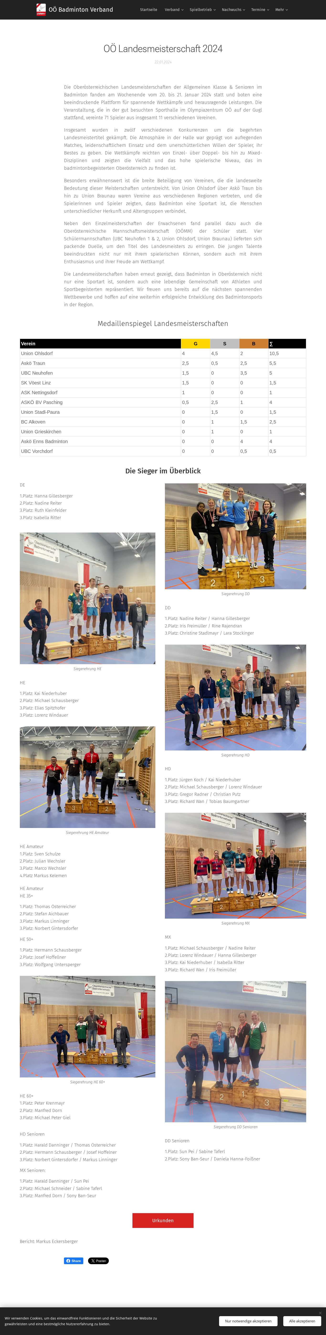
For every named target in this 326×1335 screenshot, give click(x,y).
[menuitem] (150, 10)
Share (76, 1261)
